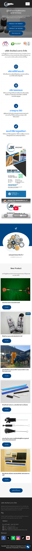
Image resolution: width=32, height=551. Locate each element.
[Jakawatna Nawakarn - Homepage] (9, 4)
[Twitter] (8, 538)
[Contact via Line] (28, 538)
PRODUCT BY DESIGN (16, 29)
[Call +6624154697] (28, 543)
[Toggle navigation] (28, 3)
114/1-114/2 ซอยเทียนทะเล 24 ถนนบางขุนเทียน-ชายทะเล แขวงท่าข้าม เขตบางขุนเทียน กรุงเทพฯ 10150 (14, 517)
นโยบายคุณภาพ (16, 33)
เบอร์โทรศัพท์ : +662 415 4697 (11, 524)
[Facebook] (3, 538)
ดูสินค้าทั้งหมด (16, 490)
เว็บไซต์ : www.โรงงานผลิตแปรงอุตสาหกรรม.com (15, 530)
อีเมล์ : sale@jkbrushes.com (11, 528)
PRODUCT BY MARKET (16, 24)
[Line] (13, 538)
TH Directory (22, 548)
